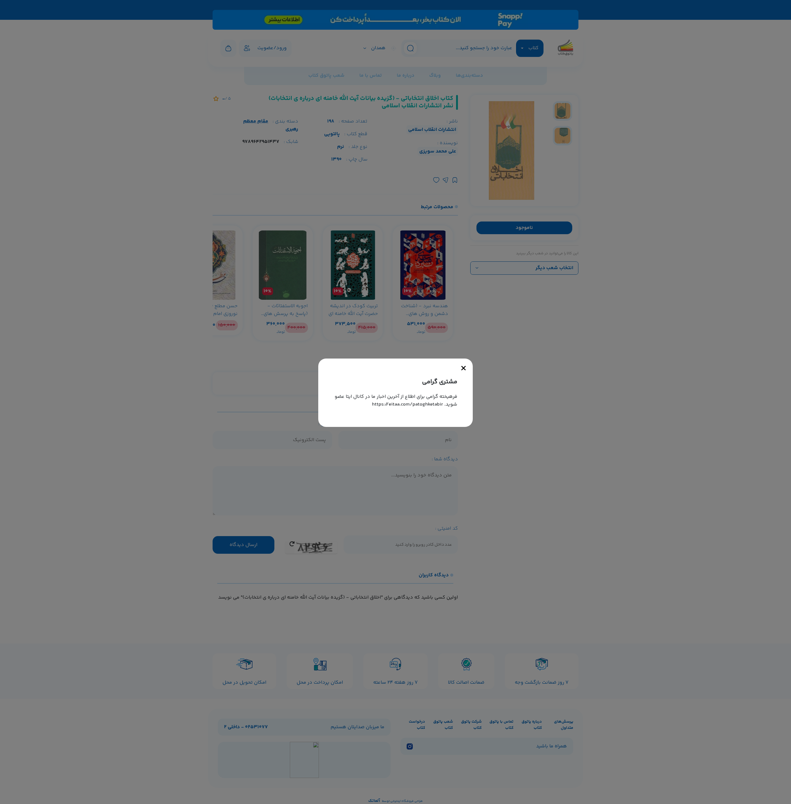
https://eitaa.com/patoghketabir (407, 404)
